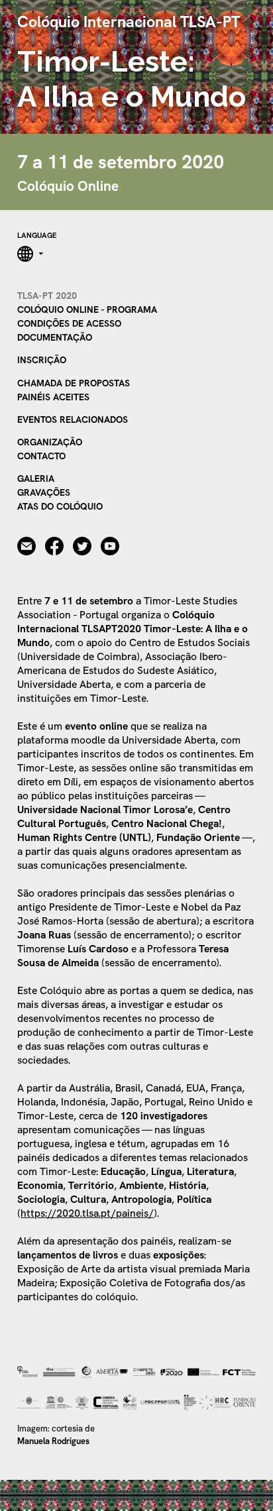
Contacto (41, 456)
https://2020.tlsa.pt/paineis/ (87, 1213)
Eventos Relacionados (72, 419)
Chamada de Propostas (73, 383)
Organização (49, 442)
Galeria (35, 478)
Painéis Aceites (53, 397)
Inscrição (41, 360)
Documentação (54, 337)
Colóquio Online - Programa (87, 309)
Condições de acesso (69, 323)
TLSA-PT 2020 (47, 296)
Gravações (43, 492)
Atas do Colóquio (60, 506)
